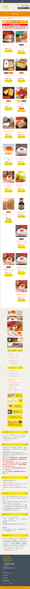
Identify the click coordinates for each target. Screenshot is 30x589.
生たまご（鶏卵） (14, 356)
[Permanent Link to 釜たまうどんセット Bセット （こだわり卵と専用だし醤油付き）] (21, 42)
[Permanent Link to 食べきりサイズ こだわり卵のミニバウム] (8, 209)
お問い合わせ (13, 387)
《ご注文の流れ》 (6, 440)
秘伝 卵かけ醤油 (21, 212)
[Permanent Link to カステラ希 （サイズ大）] (21, 70)
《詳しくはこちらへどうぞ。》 (9, 482)
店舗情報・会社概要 (14, 385)
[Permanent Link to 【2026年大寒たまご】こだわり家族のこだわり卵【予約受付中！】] (21, 98)
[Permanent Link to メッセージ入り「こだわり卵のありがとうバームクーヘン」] (21, 128)
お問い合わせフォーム (8, 572)
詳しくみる (9, 51)
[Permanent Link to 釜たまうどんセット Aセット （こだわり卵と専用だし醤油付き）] (8, 42)
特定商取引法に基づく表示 (15, 376)
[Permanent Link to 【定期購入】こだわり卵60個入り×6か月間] (21, 291)
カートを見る (26, 8)
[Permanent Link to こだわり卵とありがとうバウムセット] (8, 70)
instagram (5, 578)
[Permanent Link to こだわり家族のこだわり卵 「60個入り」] (8, 182)
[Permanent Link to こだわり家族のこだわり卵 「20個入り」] (8, 155)
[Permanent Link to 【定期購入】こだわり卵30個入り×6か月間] (21, 264)
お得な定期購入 (14, 363)
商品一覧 (12, 354)
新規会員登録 (6, 580)
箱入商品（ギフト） (15, 361)
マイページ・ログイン (8, 583)
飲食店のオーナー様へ (15, 371)
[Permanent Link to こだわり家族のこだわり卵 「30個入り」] (21, 155)
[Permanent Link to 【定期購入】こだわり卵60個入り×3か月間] (8, 264)
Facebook (5, 575)
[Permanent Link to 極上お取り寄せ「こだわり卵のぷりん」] (21, 182)
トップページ (4, 18)
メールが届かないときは (15, 382)
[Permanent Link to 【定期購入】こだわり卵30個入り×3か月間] (21, 236)
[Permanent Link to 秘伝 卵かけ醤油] (21, 209)
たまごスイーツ (14, 358)
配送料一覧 (12, 380)
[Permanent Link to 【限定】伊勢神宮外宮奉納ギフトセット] (8, 128)
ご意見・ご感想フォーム (15, 389)
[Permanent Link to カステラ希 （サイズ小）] (8, 98)
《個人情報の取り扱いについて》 (10, 550)
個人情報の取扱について (15, 373)
